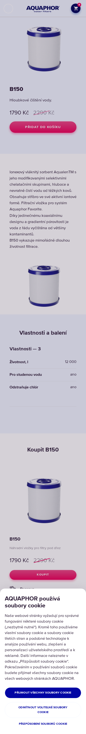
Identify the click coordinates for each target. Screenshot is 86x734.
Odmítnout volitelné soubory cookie (42, 710)
